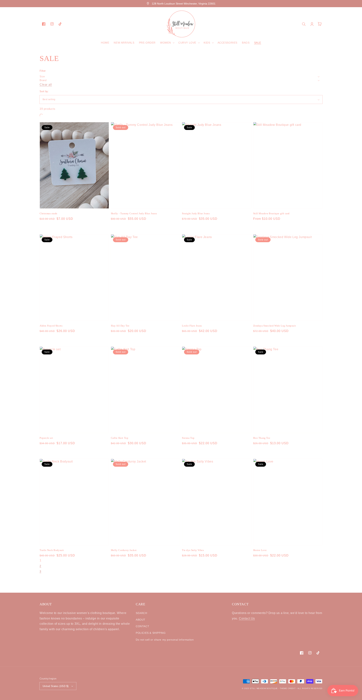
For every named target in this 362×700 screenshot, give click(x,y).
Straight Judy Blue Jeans (196, 213)
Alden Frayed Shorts (51, 325)
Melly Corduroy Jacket (124, 550)
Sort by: (44, 91)
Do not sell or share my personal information (165, 639)
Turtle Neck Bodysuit (52, 550)
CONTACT (142, 626)
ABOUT (140, 619)
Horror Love (260, 550)
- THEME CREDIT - (288, 688)
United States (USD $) (55, 686)
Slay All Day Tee (120, 325)
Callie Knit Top (119, 437)
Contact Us (247, 618)
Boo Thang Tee (261, 437)
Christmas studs (48, 213)
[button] (167, 43)
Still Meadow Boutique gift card (271, 213)
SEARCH (141, 613)
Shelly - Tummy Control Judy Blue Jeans (134, 213)
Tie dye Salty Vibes (193, 550)
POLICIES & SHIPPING (151, 632)
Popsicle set (46, 437)
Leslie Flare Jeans (192, 325)
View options (74, 200)
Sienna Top (188, 437)
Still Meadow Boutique (264, 688)
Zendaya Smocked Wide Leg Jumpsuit (274, 325)
